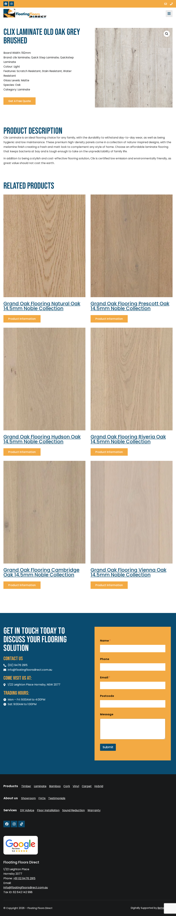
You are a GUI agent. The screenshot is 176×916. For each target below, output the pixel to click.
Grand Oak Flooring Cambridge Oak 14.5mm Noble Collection (41, 572)
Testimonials (56, 798)
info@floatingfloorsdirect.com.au (25, 887)
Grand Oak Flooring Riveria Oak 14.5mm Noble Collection (128, 439)
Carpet (87, 786)
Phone (104, 659)
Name (105, 640)
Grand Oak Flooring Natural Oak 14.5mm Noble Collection (41, 306)
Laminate (40, 786)
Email (105, 677)
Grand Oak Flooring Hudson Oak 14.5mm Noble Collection (42, 439)
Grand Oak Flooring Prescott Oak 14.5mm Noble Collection (130, 306)
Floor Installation (48, 810)
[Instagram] (11, 3)
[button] (167, 34)
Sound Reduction (73, 810)
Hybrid (98, 786)
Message (106, 714)
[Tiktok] (21, 824)
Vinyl (76, 786)
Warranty (94, 810)
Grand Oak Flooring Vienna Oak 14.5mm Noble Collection (128, 572)
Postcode (107, 696)
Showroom (28, 798)
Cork (66, 786)
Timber (26, 786)
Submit (108, 747)
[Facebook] (5, 3)
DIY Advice (27, 810)
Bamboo (55, 786)
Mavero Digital (134, 910)
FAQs (42, 798)
